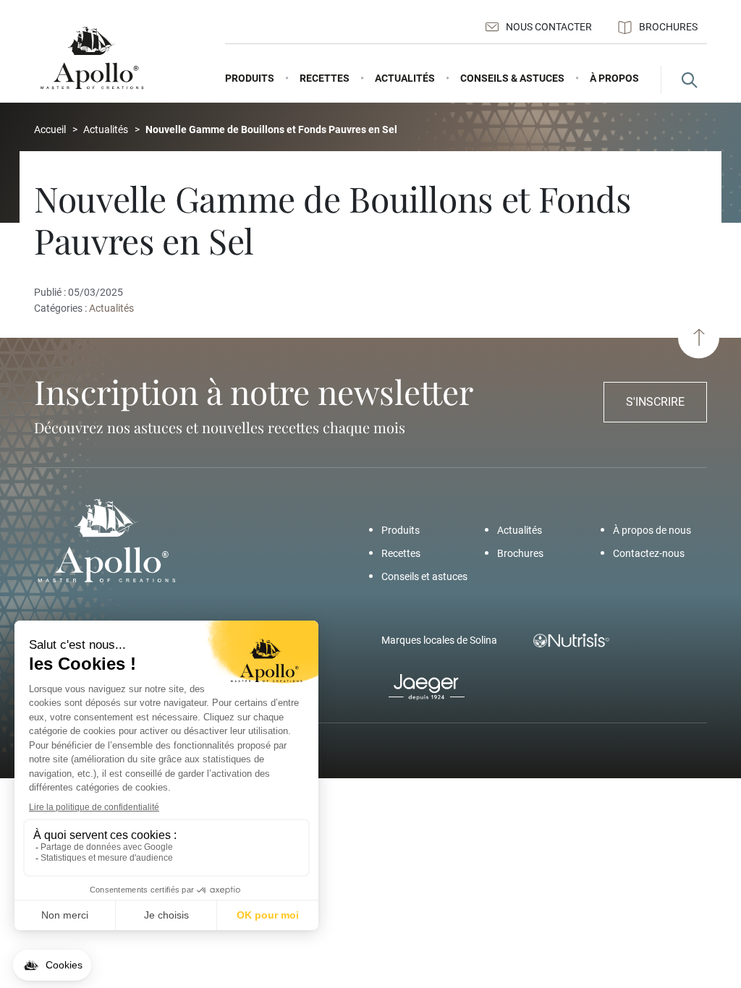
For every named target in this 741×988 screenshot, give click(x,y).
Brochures (668, 27)
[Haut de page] (698, 337)
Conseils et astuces (424, 576)
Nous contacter (549, 27)
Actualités (112, 308)
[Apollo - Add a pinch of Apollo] (92, 58)
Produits (400, 530)
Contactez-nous (649, 553)
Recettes (400, 553)
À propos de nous (652, 530)
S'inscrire (655, 402)
